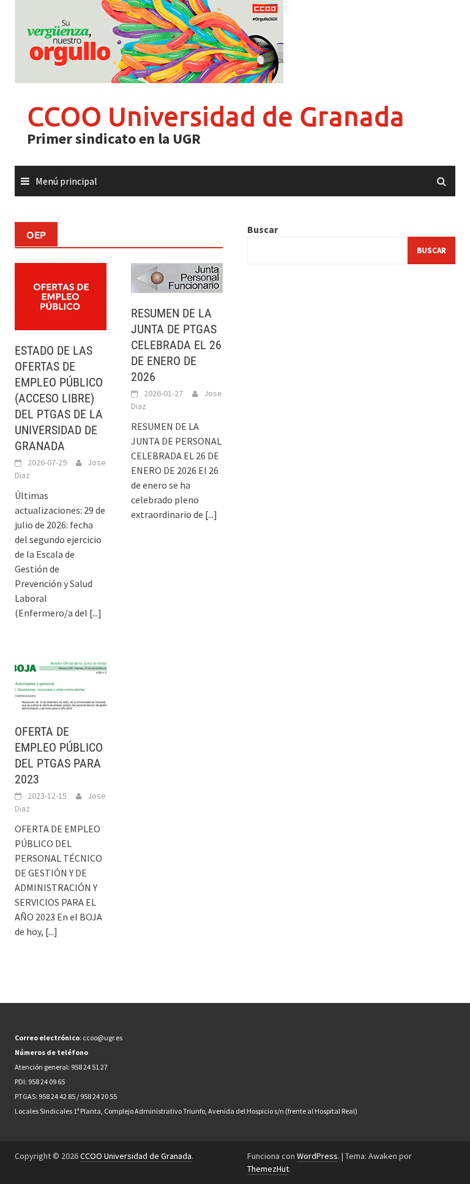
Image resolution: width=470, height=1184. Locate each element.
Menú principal (66, 181)
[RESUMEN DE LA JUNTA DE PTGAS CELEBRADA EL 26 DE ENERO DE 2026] (177, 276)
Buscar (262, 229)
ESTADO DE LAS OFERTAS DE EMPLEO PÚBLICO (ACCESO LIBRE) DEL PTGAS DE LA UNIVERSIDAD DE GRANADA (59, 398)
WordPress (317, 1155)
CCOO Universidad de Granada (216, 116)
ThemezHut (268, 1168)
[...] (95, 613)
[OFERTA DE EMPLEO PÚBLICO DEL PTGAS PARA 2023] (60, 684)
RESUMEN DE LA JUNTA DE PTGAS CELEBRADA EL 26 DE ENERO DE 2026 (176, 345)
